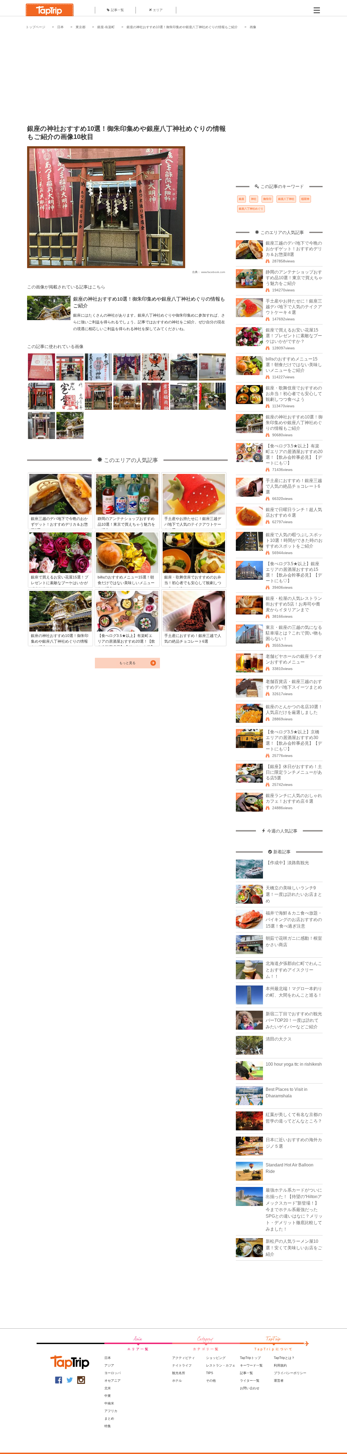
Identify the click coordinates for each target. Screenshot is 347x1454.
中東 (107, 1396)
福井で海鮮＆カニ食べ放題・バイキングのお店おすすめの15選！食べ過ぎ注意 (294, 919)
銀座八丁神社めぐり (251, 208)
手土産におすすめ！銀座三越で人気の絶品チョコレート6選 (294, 486)
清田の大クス (279, 1039)
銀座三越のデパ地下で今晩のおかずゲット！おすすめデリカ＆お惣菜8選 (294, 249)
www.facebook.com (213, 272)
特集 (107, 1426)
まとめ (109, 1418)
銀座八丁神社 (286, 198)
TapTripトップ (250, 1358)
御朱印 (267, 198)
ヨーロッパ (112, 1373)
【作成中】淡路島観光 (287, 862)
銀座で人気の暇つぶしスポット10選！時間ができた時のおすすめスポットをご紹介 (294, 540)
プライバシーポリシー (290, 1373)
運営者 (279, 1381)
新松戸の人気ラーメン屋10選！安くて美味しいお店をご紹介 (294, 1248)
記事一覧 (117, 10)
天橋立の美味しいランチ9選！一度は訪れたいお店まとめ (294, 894)
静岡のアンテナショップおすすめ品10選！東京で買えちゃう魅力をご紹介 (294, 278)
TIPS (209, 1373)
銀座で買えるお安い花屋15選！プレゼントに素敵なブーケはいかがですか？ (294, 336)
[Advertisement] (173, 73)
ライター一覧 (249, 1381)
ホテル (177, 1381)
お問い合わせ (249, 1388)
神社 (253, 198)
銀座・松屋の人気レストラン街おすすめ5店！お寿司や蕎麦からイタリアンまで (294, 604)
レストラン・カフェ (220, 1365)
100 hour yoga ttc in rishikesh (294, 1064)
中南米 (109, 1403)
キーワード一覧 (251, 1365)
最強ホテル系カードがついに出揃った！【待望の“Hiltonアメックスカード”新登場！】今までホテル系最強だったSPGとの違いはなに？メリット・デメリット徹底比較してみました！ (294, 1209)
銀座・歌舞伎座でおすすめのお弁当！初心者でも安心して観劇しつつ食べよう (294, 394)
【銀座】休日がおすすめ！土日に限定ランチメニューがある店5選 (294, 772)
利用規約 (280, 1365)
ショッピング (216, 1358)
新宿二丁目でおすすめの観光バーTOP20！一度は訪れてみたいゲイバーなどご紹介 (294, 1020)
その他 (211, 1381)
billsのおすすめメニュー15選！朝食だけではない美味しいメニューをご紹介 (294, 365)
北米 (107, 1388)
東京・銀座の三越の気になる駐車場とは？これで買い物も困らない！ (294, 633)
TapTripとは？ (284, 1358)
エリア (158, 10)
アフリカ (110, 1411)
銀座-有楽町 (106, 27)
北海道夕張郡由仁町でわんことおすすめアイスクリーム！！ (294, 970)
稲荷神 (305, 198)
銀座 (241, 198)
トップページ (35, 27)
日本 (60, 27)
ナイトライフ (182, 1365)
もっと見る (127, 663)
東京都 (80, 27)
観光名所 (178, 1373)
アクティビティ (183, 1358)
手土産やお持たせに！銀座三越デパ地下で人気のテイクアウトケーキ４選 (294, 307)
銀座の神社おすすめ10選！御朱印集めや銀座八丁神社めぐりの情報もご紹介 (182, 27)
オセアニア (112, 1381)
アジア (109, 1365)
